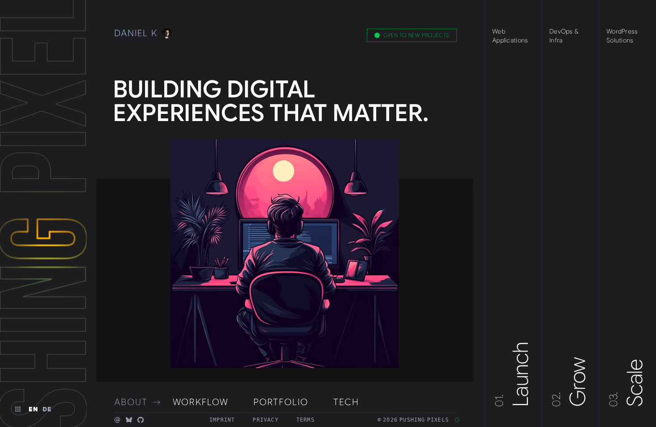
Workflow (200, 402)
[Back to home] (43, 213)
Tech (346, 402)
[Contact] (117, 420)
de (47, 409)
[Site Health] (457, 420)
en (34, 409)
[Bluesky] (129, 420)
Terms (305, 420)
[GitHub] (140, 420)
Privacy (265, 420)
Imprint (222, 420)
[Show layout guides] (18, 409)
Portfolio (280, 402)
